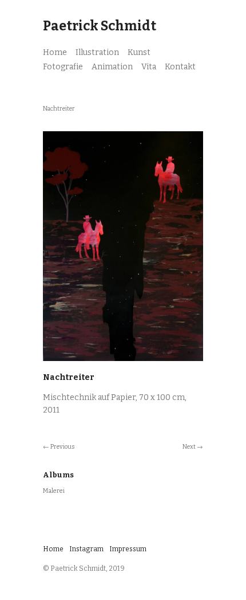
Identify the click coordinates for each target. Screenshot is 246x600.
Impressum (127, 549)
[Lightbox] (123, 362)
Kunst (139, 52)
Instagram (86, 549)
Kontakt (180, 67)
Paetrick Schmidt (99, 26)
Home (55, 52)
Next (189, 446)
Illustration (97, 52)
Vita (148, 67)
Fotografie (63, 67)
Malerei (54, 491)
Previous (62, 446)
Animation (112, 67)
